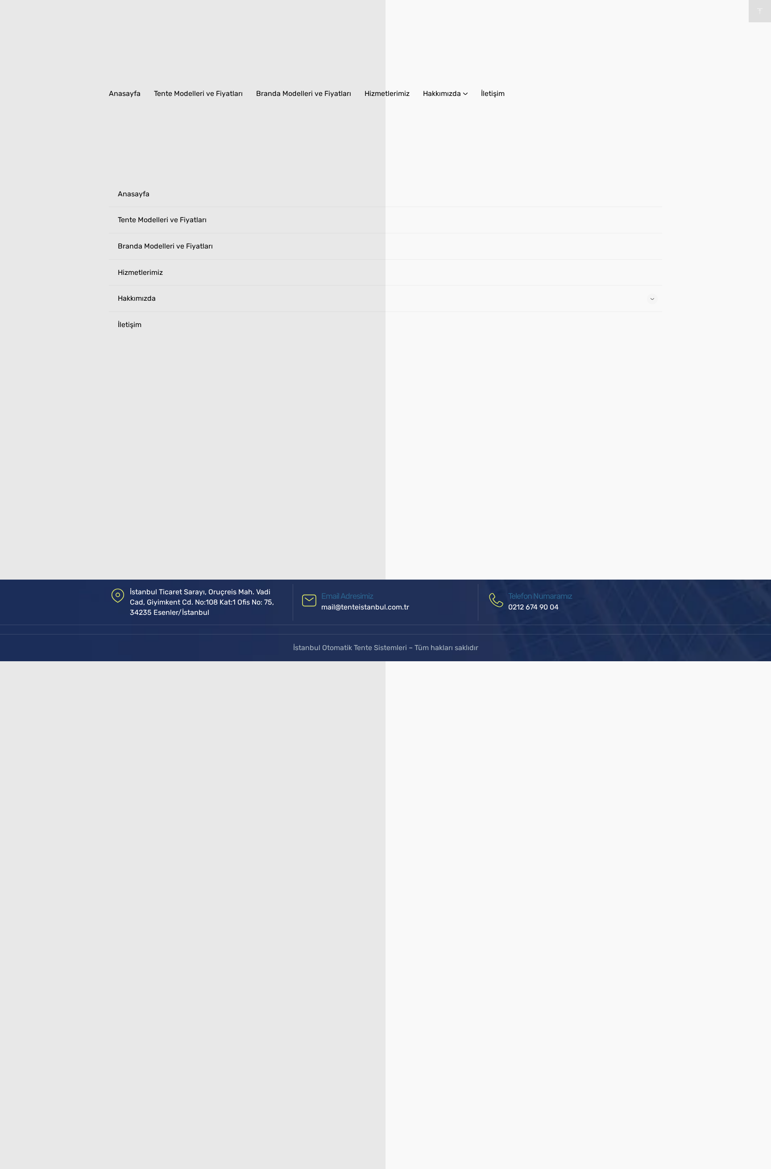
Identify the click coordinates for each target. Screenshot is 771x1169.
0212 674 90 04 (533, 607)
